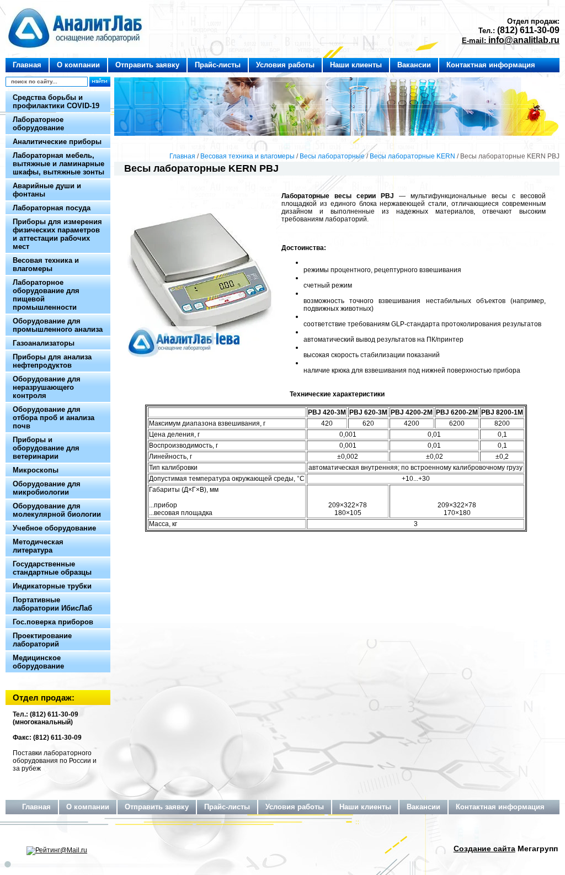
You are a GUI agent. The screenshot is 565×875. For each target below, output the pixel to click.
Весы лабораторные (332, 156)
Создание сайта (484, 848)
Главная (182, 156)
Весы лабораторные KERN (412, 156)
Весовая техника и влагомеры (247, 156)
